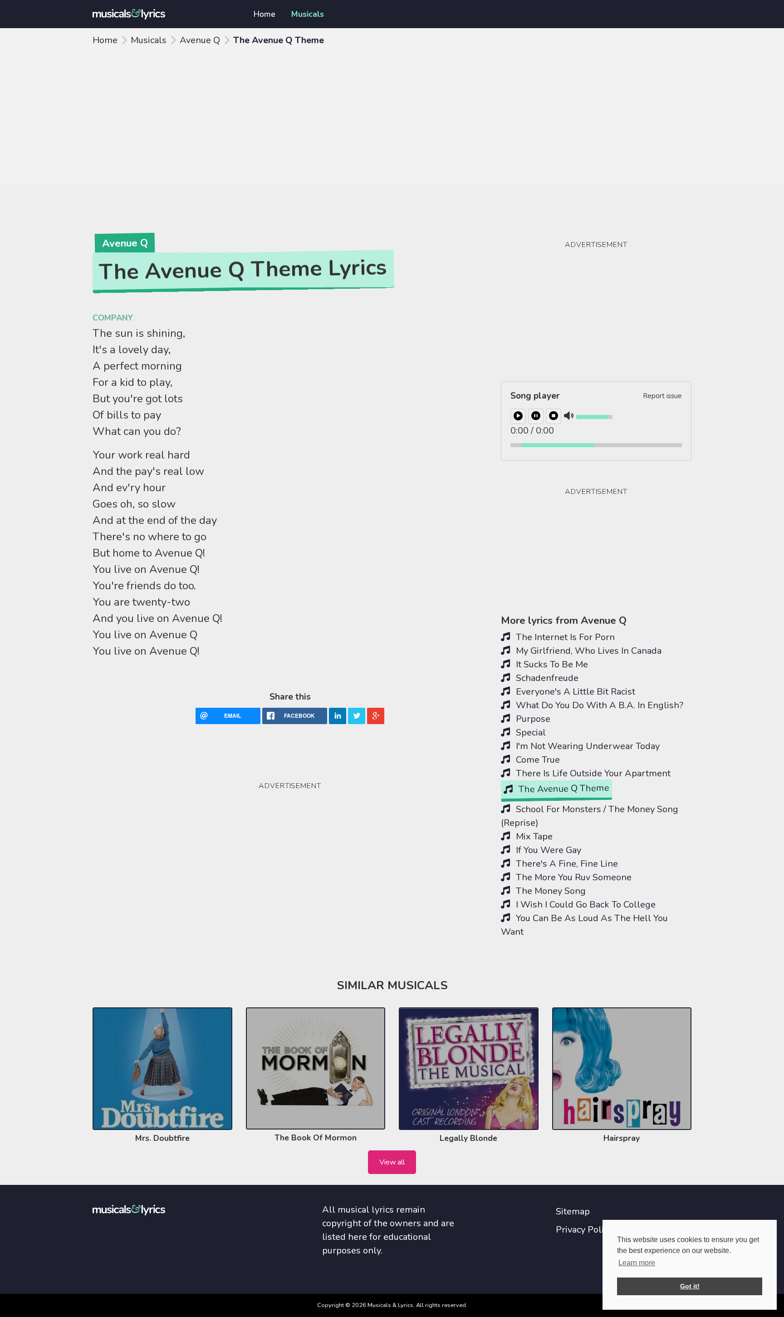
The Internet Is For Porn (564, 637)
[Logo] (162, 14)
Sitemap (573, 1211)
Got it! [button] (690, 1286)
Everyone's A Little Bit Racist (574, 692)
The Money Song (550, 891)
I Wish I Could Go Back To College (585, 904)
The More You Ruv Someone (573, 877)
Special (530, 732)
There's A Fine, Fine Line (566, 864)
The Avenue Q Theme (562, 789)
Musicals (307, 14)
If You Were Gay (547, 850)
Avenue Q (200, 40)
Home (264, 14)
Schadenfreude (546, 678)
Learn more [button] (636, 1263)
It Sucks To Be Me (551, 664)
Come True (537, 760)
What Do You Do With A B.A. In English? (598, 705)
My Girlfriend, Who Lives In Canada (588, 651)
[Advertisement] (392, 116)
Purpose (532, 719)
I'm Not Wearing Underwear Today (587, 746)
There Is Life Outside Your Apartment (592, 773)
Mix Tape (533, 836)
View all (392, 1162)
